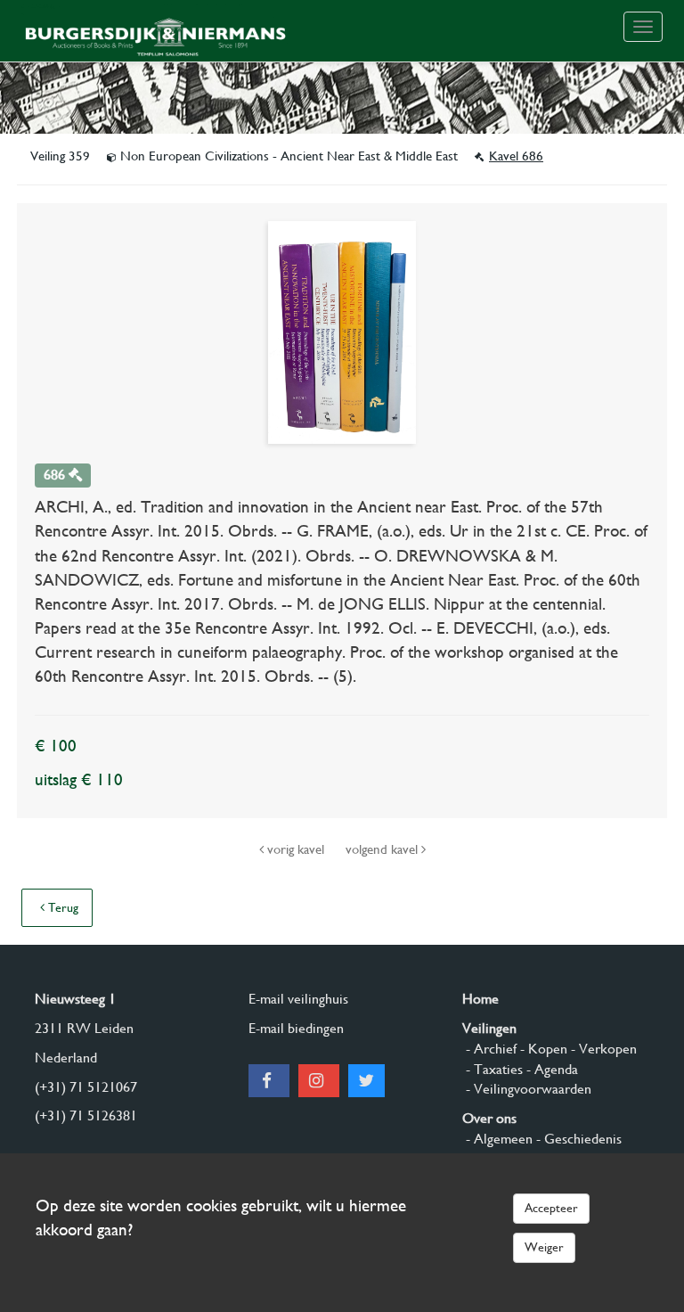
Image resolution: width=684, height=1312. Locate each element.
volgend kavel (383, 849)
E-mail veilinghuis (298, 998)
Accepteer (551, 1208)
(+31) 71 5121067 (86, 1086)
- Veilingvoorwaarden (526, 1088)
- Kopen (542, 1048)
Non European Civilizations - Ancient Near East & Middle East (289, 156)
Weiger (544, 1247)
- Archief (489, 1048)
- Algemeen (497, 1138)
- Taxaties (492, 1069)
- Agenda (550, 1069)
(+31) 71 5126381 (86, 1115)
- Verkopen (602, 1048)
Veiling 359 (62, 156)
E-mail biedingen (296, 1028)
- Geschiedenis (577, 1138)
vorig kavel (296, 849)
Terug (61, 907)
